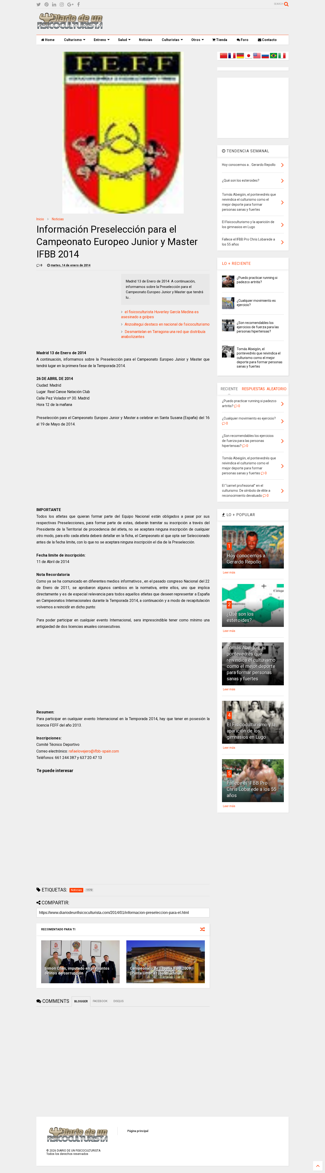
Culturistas (170, 40)
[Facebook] (78, 4)
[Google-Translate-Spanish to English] (257, 58)
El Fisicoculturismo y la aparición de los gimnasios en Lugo (251, 731)
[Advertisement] (202, 21)
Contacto (269, 40)
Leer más (229, 572)
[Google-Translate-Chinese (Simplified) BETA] (223, 58)
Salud (122, 40)
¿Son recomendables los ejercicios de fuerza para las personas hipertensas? (258, 327)
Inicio (40, 219)
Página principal (137, 1131)
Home (49, 40)
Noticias (145, 40)
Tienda (221, 40)
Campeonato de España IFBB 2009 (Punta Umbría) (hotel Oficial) (160, 971)
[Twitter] (38, 4)
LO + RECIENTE (236, 263)
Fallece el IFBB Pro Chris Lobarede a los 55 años (251, 789)
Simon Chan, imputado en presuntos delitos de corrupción (77, 971)
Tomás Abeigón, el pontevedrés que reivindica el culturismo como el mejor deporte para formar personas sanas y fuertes (259, 357)
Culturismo (73, 40)
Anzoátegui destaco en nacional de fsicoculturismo (167, 324)
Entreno (100, 40)
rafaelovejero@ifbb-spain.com (94, 751)
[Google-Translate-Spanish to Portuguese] (273, 58)
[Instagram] (62, 4)
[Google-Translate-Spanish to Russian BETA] (265, 58)
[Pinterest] (46, 4)
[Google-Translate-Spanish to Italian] (282, 58)
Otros (195, 40)
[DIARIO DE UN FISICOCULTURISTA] (69, 27)
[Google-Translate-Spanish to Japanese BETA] (248, 58)
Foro (244, 40)
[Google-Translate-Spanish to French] (232, 58)
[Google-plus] (70, 4)
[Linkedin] (54, 4)
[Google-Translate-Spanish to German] (240, 58)
